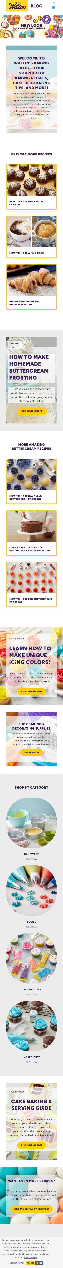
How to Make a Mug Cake (26, 253)
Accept (30, 1263)
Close (39, 1263)
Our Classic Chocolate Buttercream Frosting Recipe (29, 549)
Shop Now (31, 752)
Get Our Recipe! (32, 411)
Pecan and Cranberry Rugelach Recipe (24, 303)
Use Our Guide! (31, 691)
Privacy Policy (30, 1257)
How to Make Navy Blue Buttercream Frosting (25, 497)
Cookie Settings (17, 1263)
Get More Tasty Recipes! (31, 1209)
